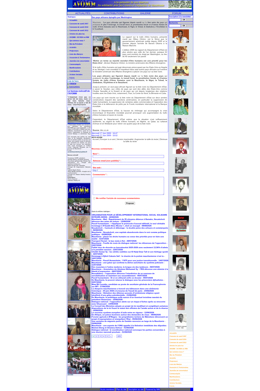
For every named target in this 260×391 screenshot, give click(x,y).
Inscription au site (136, 389)
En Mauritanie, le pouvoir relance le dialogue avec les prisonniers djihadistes (127, 280)
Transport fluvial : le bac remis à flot (108, 241)
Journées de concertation (79, 61)
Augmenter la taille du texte (146, 139)
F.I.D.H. (72, 78)
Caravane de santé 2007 (78, 24)
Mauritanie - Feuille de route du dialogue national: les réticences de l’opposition (129, 243)
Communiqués (75, 64)
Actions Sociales (75, 75)
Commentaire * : (100, 174)
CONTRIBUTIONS (114, 13)
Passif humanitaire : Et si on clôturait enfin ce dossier (116, 278)
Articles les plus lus (77, 34)
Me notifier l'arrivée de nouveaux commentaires (118, 198)
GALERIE (145, 13)
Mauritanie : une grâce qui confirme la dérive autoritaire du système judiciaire (127, 263)
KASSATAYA (74, 87)
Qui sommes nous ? (77, 41)
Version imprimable (125, 139)
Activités (72, 47)
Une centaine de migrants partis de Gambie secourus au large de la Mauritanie (128, 321)
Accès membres (107, 389)
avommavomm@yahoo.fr (77, 152)
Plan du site (121, 389)
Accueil (95, 139)
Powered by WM (153, 389)
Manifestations (75, 68)
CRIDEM (72, 84)
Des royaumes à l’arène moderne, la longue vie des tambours (120, 267)
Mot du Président (75, 44)
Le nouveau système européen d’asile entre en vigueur (117, 312)
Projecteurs (74, 51)
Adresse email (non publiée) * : (107, 161)
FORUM (176, 13)
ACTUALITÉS (82, 13)
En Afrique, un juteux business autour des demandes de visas (120, 315)
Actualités (73, 20)
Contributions (74, 71)
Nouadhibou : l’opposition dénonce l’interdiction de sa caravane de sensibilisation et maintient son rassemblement (123, 274)
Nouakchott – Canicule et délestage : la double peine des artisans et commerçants (130, 228)
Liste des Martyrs (76, 54)
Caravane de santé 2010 (78, 27)
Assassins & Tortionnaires (79, 58)
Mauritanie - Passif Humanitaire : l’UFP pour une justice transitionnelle (124, 260)
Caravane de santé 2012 (78, 30)
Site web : (97, 167)
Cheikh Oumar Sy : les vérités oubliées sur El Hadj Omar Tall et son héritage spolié (130, 252)
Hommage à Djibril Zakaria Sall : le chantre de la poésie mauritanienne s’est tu (128, 256)
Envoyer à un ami (107, 139)
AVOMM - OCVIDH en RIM (79, 37)
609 (119, 336)
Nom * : (96, 154)
